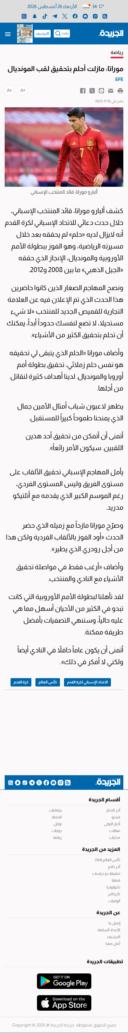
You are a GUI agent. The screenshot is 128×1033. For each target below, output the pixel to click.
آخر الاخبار (113, 810)
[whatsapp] (24, 16)
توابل (58, 824)
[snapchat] (34, 16)
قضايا (116, 880)
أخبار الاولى (112, 824)
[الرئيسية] (110, 33)
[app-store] (64, 1000)
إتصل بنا (114, 923)
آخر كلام (114, 867)
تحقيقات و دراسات (106, 873)
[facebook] (75, 16)
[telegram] (55, 16)
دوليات (57, 831)
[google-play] (64, 978)
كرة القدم (21, 682)
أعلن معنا (113, 943)
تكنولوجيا (113, 887)
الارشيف (42, 33)
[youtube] (85, 16)
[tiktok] (45, 16)
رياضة (57, 837)
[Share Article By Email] (110, 90)
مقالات (114, 831)
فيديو (116, 817)
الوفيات (114, 901)
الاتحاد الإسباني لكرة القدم (87, 682)
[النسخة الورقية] (25, 33)
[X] (64, 16)
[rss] (105, 16)
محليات (114, 837)
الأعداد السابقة (109, 930)
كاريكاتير (114, 894)
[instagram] (95, 16)
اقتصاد (56, 817)
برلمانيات (55, 810)
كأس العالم (48, 682)
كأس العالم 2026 (107, 860)
